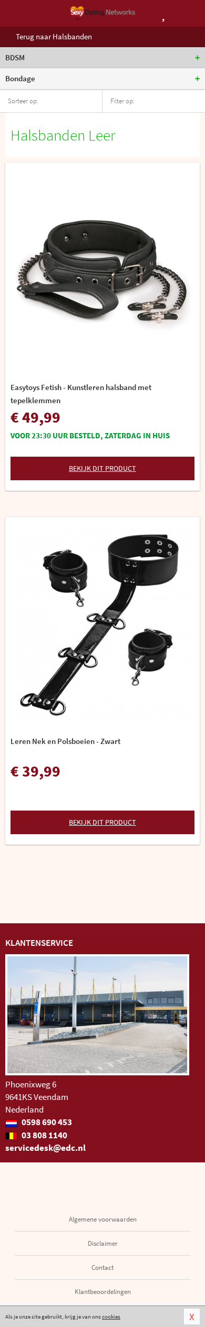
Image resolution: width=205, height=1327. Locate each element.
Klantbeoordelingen (103, 1291)
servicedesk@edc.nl (45, 1147)
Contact (102, 1267)
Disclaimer (103, 1243)
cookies (111, 1316)
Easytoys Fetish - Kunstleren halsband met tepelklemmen (81, 393)
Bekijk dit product (102, 468)
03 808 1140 (43, 1135)
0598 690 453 (46, 1122)
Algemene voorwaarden (103, 1219)
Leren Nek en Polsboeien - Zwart (65, 741)
